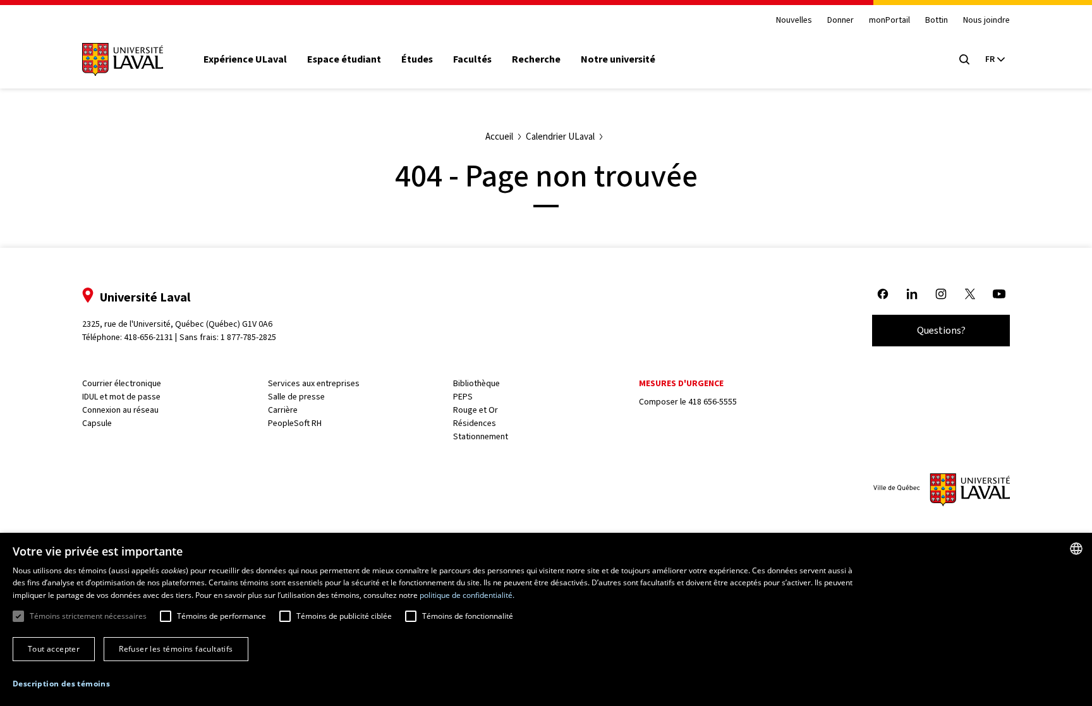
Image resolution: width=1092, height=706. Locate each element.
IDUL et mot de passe (121, 397)
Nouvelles (794, 20)
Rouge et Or (475, 410)
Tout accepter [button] (54, 648)
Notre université (618, 59)
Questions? (941, 330)
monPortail (889, 20)
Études (417, 59)
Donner (840, 20)
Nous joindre (986, 20)
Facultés (472, 59)
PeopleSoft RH (295, 423)
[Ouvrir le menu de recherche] (964, 59)
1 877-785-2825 (248, 337)
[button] (61, 684)
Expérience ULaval (245, 59)
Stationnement (480, 436)
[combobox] (1076, 548)
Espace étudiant (344, 59)
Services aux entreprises (314, 383)
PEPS (463, 397)
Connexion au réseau (120, 410)
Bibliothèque (476, 383)
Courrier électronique (121, 383)
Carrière (283, 410)
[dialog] (546, 619)
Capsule (97, 423)
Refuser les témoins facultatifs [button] (176, 648)
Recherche (536, 59)
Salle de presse (296, 397)
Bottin (936, 20)
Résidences (474, 423)
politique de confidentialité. (467, 595)
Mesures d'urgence (681, 383)
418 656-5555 (712, 402)
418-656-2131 (148, 337)
